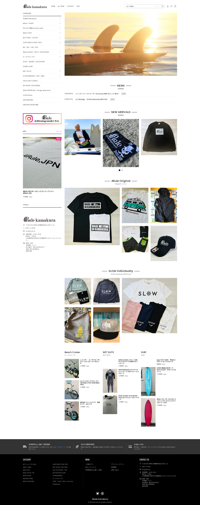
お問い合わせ (115, 470)
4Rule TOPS (27, 33)
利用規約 (113, 467)
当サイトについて (90, 467)
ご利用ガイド (61, 447)
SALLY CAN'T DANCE (30, 81)
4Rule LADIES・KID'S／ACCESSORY (36, 52)
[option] (42, 167)
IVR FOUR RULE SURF (59, 473)
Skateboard (56, 484)
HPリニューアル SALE (29, 464)
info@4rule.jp (30, 231)
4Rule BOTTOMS (28, 478)
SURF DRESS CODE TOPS (32, 42)
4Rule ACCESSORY (28, 481)
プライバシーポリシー (117, 464)
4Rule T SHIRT (28, 23)
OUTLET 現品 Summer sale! (33, 28)
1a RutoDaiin (27, 95)
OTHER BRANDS (57, 475)
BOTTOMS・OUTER (30, 38)
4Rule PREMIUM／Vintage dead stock (37, 90)
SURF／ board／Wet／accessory (63, 481)
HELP (78, 6)
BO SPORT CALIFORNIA (31, 85)
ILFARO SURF (28, 66)
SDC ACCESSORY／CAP (60, 470)
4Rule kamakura (100, 499)
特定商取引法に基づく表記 (93, 470)
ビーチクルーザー (29, 57)
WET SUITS (27, 71)
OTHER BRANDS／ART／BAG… (34, 76)
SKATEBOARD (28, 100)
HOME (53, 6)
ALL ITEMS (61, 6)
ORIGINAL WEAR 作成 (30, 104)
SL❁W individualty (30, 18)
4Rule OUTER (27, 475)
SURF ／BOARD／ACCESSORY (34, 61)
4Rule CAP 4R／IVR (28, 473)
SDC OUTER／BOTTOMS (60, 467)
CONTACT (70, 6)
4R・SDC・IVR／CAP (30, 47)
